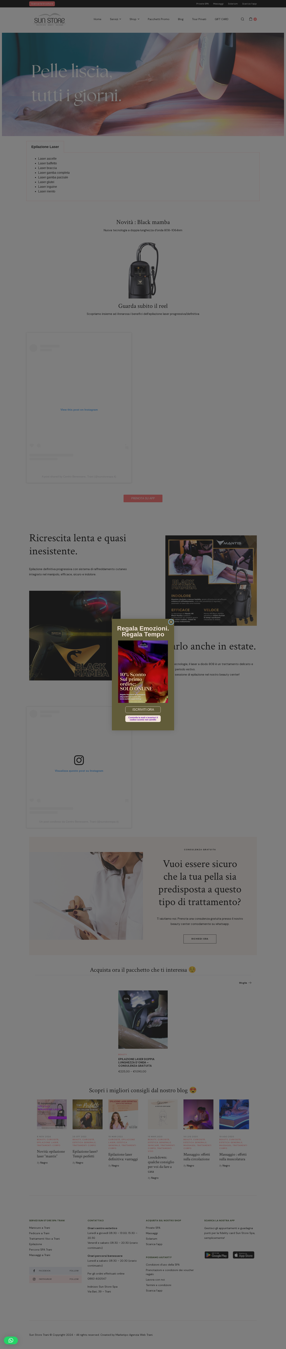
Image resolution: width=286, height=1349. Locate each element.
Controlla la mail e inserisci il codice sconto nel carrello (143, 718)
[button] (11, 1340)
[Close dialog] (171, 622)
